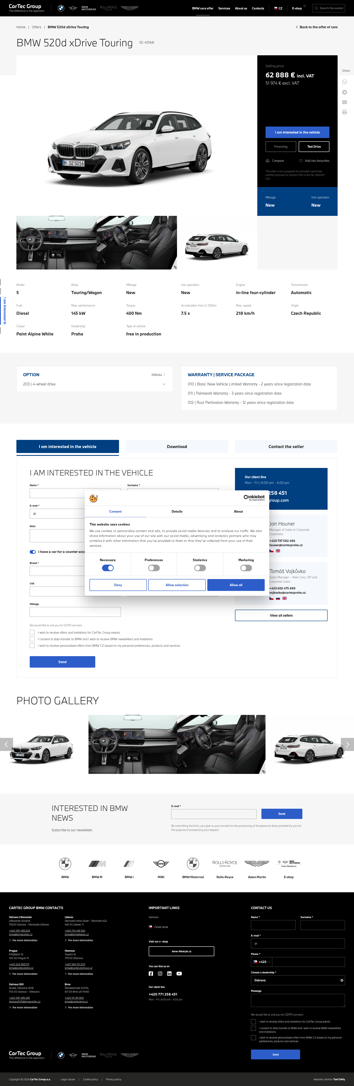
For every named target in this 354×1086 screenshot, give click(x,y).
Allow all (236, 585)
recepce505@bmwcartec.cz (24, 1001)
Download (177, 446)
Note (32, 526)
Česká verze (161, 927)
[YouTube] (179, 973)
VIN (32, 583)
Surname (133, 485)
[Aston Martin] (130, 8)
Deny (118, 585)
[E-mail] (344, 102)
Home (20, 27)
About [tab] (238, 511)
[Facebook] (151, 973)
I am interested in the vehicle (67, 446)
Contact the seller (286, 446)
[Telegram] (344, 92)
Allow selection (177, 585)
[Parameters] (0, 282)
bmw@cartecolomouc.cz (78, 967)
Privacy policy (113, 1079)
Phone (255, 954)
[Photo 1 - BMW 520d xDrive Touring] (44, 744)
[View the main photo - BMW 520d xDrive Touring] (136, 135)
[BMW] (61, 8)
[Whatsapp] (344, 82)
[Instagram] (160, 973)
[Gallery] (0, 330)
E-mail (35, 505)
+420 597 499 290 (19, 997)
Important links (164, 908)
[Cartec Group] (27, 8)
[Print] (344, 112)
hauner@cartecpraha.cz (286, 545)
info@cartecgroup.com (267, 500)
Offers (36, 27)
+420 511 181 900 (74, 997)
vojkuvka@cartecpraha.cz (287, 593)
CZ (280, 8)
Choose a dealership (263, 972)
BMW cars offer (202, 8)
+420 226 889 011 (19, 964)
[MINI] (73, 8)
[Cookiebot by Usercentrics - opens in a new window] (247, 498)
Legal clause (68, 1079)
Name (34, 485)
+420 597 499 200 (19, 930)
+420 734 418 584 (75, 930)
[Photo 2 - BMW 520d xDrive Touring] (132, 744)
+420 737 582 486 (282, 541)
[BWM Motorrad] (89, 8)
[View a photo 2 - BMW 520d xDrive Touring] (56, 242)
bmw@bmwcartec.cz (20, 934)
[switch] (154, 568)
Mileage (34, 604)
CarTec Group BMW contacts (36, 908)
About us (241, 8)
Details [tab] (177, 511)
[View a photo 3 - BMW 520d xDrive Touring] (137, 242)
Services (224, 8)
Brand (34, 563)
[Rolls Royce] (108, 8)
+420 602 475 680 (282, 588)
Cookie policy (90, 1079)
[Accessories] (0, 291)
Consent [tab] (115, 511)
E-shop (297, 8)
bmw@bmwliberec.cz (77, 934)
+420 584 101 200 (75, 964)
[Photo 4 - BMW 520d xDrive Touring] (310, 744)
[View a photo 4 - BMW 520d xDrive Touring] (217, 242)
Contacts (258, 8)
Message (256, 990)
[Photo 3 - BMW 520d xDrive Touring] (221, 744)
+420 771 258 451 (266, 492)
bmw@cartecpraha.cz (21, 967)
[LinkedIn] (169, 973)
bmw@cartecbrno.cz (76, 1001)
